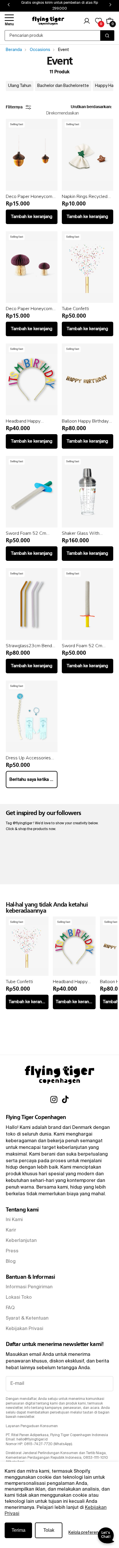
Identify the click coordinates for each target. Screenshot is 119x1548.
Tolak (48, 1530)
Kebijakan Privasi (24, 1329)
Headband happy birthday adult (23, 421)
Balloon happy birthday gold (85, 421)
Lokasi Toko (19, 1297)
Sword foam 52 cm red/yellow (82, 646)
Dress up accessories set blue (28, 758)
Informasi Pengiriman (29, 1287)
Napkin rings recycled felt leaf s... (84, 196)
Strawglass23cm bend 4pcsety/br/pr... (29, 646)
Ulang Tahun (19, 86)
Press (12, 1251)
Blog (11, 1261)
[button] (9, 21)
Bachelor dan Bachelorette (63, 86)
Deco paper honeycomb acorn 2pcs (30, 196)
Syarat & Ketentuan (27, 1318)
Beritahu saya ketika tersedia (33, 779)
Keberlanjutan (21, 1240)
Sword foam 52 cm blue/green (26, 533)
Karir (11, 1230)
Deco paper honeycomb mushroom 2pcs (30, 309)
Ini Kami (14, 1220)
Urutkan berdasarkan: (91, 107)
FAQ (10, 1308)
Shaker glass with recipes (80, 533)
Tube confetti (75, 309)
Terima (18, 1530)
